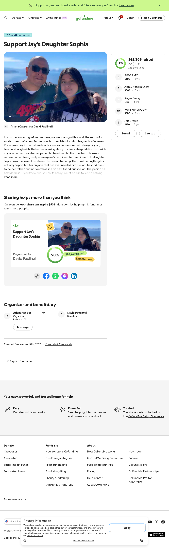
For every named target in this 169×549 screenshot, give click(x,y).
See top (150, 133)
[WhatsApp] (55, 276)
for (32, 126)
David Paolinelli (77, 312)
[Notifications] (119, 18)
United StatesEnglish (21, 521)
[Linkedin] (74, 276)
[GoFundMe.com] (84, 18)
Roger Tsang (132, 98)
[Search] (6, 18)
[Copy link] (37, 276)
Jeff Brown (131, 120)
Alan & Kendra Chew (136, 86)
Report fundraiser (21, 361)
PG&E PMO (131, 75)
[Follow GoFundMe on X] (156, 522)
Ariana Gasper (22, 312)
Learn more (126, 5)
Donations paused (20, 35)
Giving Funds (56, 17)
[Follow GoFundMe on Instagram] (163, 522)
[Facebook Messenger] (64, 276)
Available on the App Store (156, 534)
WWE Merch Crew (135, 109)
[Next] (100, 115)
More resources (13, 499)
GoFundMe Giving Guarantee (146, 416)
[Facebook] (46, 276)
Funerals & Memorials (58, 344)
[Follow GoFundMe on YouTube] (150, 522)
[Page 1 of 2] (10, 116)
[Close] (159, 5)
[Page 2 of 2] (13, 116)
